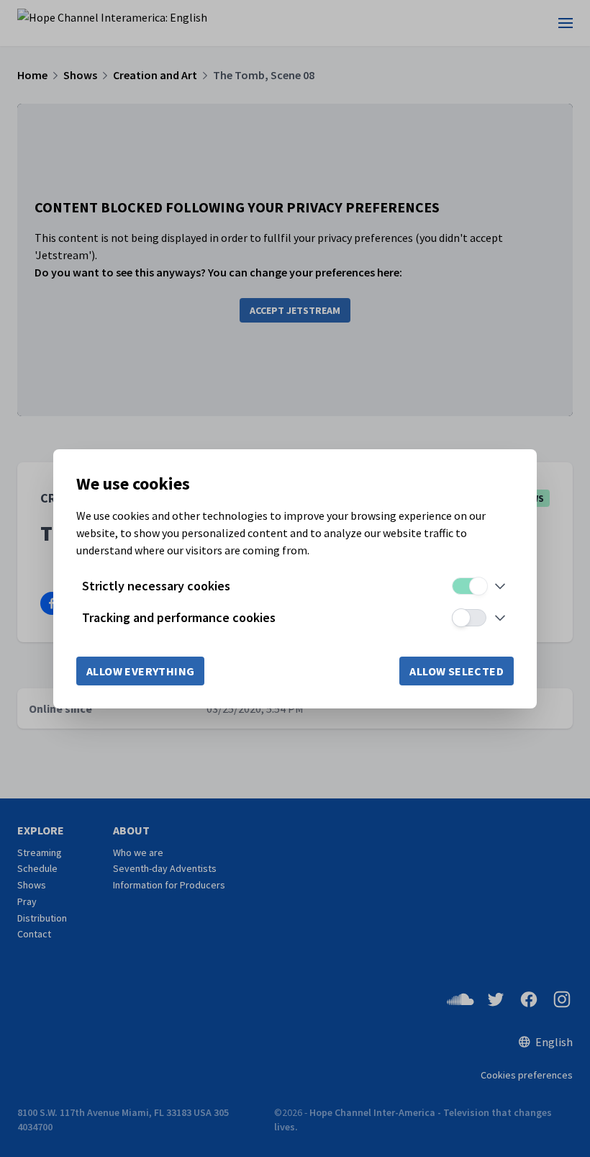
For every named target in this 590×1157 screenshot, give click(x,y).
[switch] (469, 586)
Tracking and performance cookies (179, 617)
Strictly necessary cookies (156, 585)
